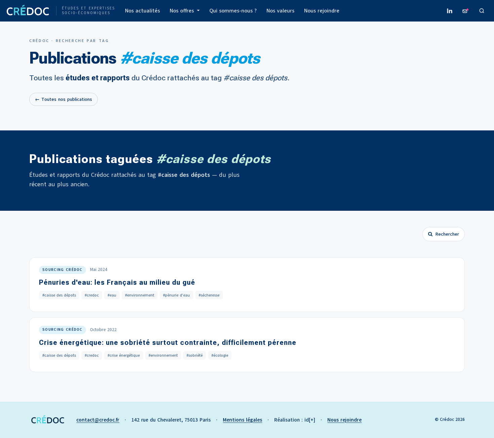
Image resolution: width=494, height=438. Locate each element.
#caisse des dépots (59, 295)
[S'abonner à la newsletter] (466, 11)
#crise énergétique (124, 355)
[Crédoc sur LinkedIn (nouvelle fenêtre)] (450, 11)
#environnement (139, 295)
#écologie (219, 355)
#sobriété (195, 355)
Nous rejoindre (321, 10)
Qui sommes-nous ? (233, 10)
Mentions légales (242, 419)
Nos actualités (142, 10)
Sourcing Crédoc (62, 269)
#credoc (92, 295)
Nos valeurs (280, 10)
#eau (112, 295)
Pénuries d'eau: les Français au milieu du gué (117, 282)
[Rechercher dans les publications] (482, 11)
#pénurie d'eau (176, 295)
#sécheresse (209, 295)
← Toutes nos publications (63, 99)
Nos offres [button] (183, 10)
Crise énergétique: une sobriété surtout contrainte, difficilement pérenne (167, 343)
